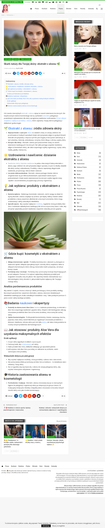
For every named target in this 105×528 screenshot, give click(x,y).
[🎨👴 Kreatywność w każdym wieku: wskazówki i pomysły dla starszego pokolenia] (13, 431)
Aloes (30, 133)
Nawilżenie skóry (14, 163)
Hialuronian (80, 163)
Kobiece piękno (82, 167)
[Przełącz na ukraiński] (63, 2)
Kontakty (27, 2)
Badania (37, 307)
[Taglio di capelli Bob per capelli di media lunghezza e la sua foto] (87, 89)
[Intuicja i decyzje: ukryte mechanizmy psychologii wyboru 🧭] (56, 431)
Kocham (44, 8)
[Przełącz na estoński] (33, 2)
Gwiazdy (91, 8)
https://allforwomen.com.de (83, 473)
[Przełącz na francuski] (40, 2)
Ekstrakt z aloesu (20, 128)
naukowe (26, 303)
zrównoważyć (26, 344)
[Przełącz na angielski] (67, 2)
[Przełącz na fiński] (36, 2)
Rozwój (82, 8)
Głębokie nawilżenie (27, 163)
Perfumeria (8, 59)
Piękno (61, 8)
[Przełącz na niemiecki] (43, 2)
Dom (75, 8)
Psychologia (8, 437)
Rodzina (53, 8)
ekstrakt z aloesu (28, 113)
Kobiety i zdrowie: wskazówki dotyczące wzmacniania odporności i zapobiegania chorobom (53, 410)
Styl (78, 203)
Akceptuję (46, 526)
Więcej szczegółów (58, 526)
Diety (78, 153)
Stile (76, 43)
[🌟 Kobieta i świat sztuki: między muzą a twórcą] (35, 431)
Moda (78, 174)
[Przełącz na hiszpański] (56, 2)
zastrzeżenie (80, 493)
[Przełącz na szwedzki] (60, 2)
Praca (37, 8)
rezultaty (39, 204)
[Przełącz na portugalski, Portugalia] (53, 2)
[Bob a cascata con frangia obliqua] (87, 34)
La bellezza (78, 69)
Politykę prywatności (97, 493)
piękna (44, 322)
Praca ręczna (81, 188)
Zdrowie (68, 8)
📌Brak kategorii (25, 59)
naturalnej (46, 116)
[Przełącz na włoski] (46, 2)
